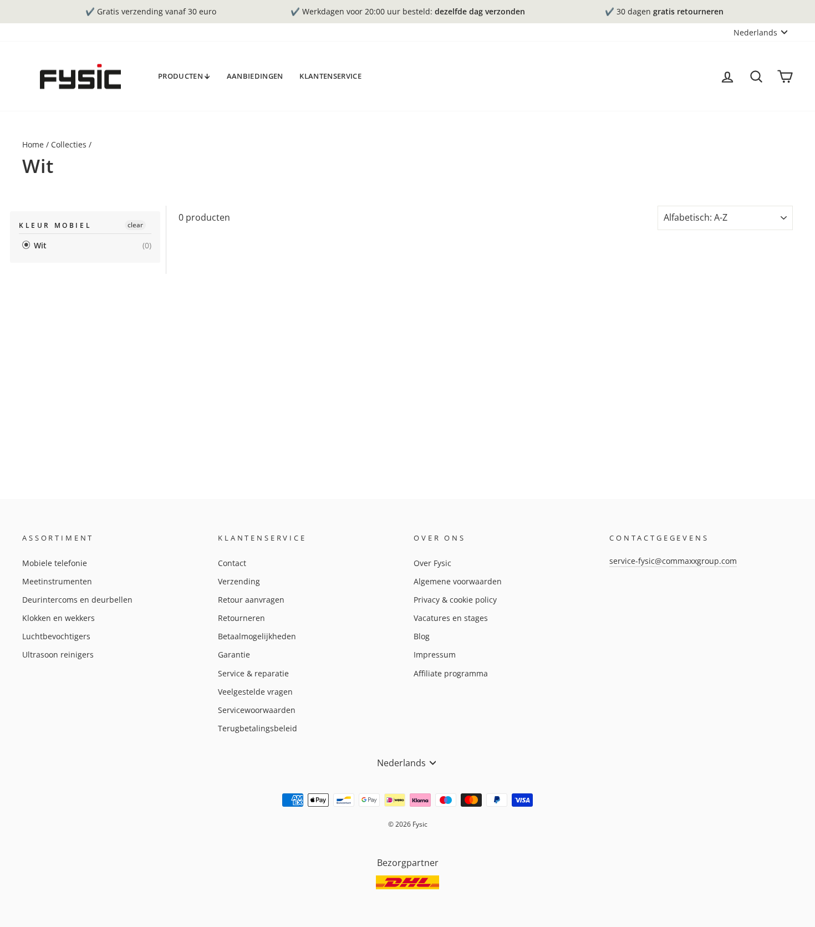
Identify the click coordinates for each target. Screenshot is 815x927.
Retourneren (241, 618)
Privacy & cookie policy (455, 599)
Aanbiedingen (255, 76)
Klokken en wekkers (58, 618)
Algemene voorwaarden (458, 581)
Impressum (435, 654)
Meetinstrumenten (57, 581)
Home (33, 144)
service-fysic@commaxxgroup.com (673, 561)
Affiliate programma (451, 673)
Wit (39, 245)
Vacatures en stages (451, 618)
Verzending (239, 581)
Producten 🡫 (184, 76)
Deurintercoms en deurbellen (77, 599)
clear (135, 225)
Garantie (234, 654)
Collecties (68, 144)
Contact (232, 563)
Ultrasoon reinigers (58, 654)
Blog (422, 636)
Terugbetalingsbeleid (257, 728)
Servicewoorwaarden (257, 710)
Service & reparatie (253, 673)
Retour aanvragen (251, 599)
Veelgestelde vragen (255, 691)
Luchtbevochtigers (56, 636)
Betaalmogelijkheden (257, 636)
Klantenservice (330, 76)
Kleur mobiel (55, 225)
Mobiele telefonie (54, 563)
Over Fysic (432, 563)
